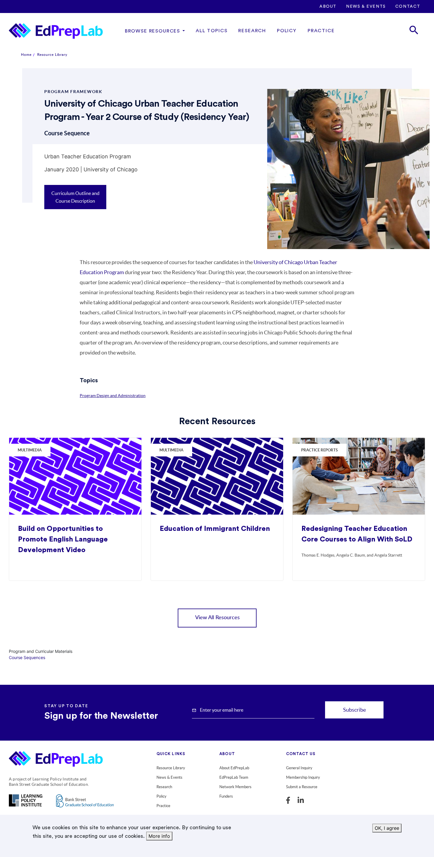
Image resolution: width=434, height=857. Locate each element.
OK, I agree (387, 828)
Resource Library (52, 54)
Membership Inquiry (303, 777)
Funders (226, 796)
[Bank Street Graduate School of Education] (85, 804)
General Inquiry (299, 768)
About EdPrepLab (234, 768)
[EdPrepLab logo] (58, 760)
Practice (321, 30)
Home (26, 54)
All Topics (211, 30)
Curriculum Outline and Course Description (75, 197)
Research (252, 30)
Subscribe (354, 710)
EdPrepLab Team (233, 777)
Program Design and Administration (113, 395)
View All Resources (217, 617)
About (328, 6)
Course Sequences (27, 657)
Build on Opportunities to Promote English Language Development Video (63, 539)
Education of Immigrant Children (215, 528)
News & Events (366, 6)
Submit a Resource (301, 787)
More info (159, 836)
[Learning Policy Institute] (26, 804)
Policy (287, 30)
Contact (407, 6)
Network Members (235, 787)
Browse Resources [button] (152, 31)
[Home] (56, 31)
